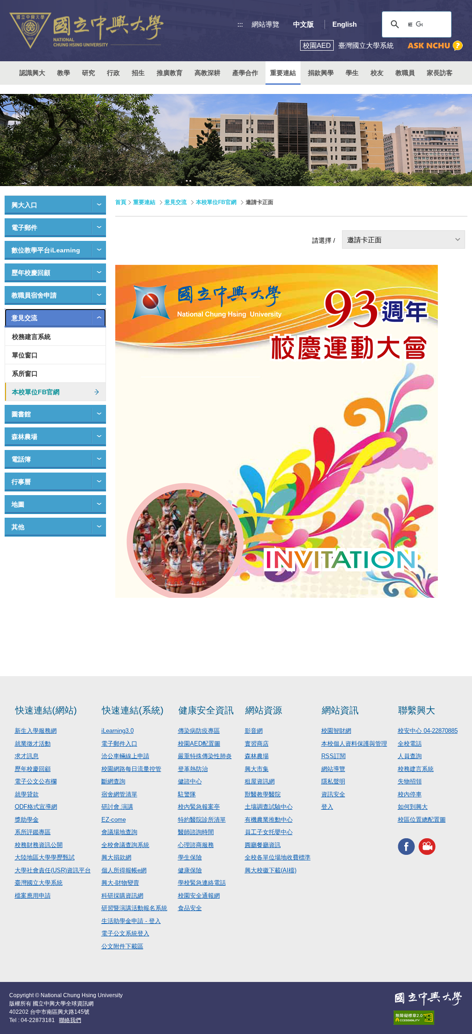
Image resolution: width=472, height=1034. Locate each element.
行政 (113, 72)
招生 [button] (138, 72)
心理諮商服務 (196, 844)
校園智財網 (336, 730)
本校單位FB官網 (35, 392)
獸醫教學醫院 (263, 794)
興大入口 (24, 205)
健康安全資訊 (206, 710)
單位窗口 (25, 355)
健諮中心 (190, 781)
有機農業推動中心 (269, 819)
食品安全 (190, 908)
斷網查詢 (113, 781)
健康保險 (190, 870)
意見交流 (24, 317)
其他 (18, 527)
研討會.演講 (117, 806)
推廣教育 (170, 72)
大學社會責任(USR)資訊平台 (53, 870)
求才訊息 (27, 756)
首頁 (120, 202)
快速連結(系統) (133, 710)
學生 (352, 72)
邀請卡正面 (364, 240)
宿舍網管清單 (119, 794)
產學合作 (245, 72)
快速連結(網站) (46, 710)
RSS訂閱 (333, 756)
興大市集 (257, 768)
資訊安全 (333, 794)
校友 (377, 72)
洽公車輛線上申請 (125, 756)
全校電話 (410, 743)
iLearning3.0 (117, 730)
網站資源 (263, 710)
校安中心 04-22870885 (428, 730)
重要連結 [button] (283, 72)
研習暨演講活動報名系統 (134, 908)
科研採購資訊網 (122, 895)
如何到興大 (413, 806)
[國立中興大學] (86, 30)
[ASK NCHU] (435, 46)
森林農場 (24, 436)
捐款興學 (321, 72)
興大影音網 (427, 846)
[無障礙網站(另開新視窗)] (428, 1018)
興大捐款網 (116, 857)
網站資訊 (340, 710)
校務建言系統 (31, 336)
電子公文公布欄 (36, 781)
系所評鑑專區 (33, 832)
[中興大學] (428, 998)
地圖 (18, 504)
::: (240, 24)
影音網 (254, 730)
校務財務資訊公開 (39, 844)
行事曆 (21, 481)
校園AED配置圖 (199, 743)
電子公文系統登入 (125, 933)
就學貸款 (27, 794)
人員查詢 (410, 756)
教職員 (405, 72)
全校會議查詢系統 (125, 844)
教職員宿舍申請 (34, 295)
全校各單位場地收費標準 (278, 857)
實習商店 (257, 743)
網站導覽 (265, 24)
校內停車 (410, 794)
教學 (63, 72)
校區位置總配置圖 (422, 819)
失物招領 (410, 781)
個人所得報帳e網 (124, 870)
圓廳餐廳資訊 (263, 844)
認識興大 (32, 72)
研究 (88, 72)
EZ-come (113, 819)
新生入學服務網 (36, 730)
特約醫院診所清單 (202, 819)
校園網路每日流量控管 (131, 768)
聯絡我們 (70, 1020)
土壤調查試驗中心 (269, 806)
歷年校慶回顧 (31, 272)
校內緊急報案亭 (199, 806)
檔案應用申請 (33, 895)
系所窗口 (25, 373)
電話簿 (21, 459)
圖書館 (21, 414)
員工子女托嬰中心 (269, 832)
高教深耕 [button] (207, 72)
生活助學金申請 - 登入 (131, 920)
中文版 (303, 24)
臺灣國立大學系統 (39, 882)
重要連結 (144, 202)
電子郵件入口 (119, 743)
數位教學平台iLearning (46, 250)
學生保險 (190, 857)
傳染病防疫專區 (199, 730)
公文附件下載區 (122, 946)
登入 (327, 806)
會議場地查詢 (119, 832)
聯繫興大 (416, 710)
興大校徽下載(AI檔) (270, 870)
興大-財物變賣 (120, 882)
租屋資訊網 (260, 781)
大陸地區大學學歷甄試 (45, 857)
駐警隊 (187, 794)
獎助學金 (27, 819)
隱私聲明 (333, 781)
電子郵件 (24, 227)
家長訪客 (440, 72)
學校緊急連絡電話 (202, 882)
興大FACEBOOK (406, 846)
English (344, 24)
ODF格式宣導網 (36, 806)
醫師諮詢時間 (196, 832)
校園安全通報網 (199, 895)
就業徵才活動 (33, 743)
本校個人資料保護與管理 (354, 743)
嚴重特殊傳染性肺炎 (205, 756)
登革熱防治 (193, 768)
